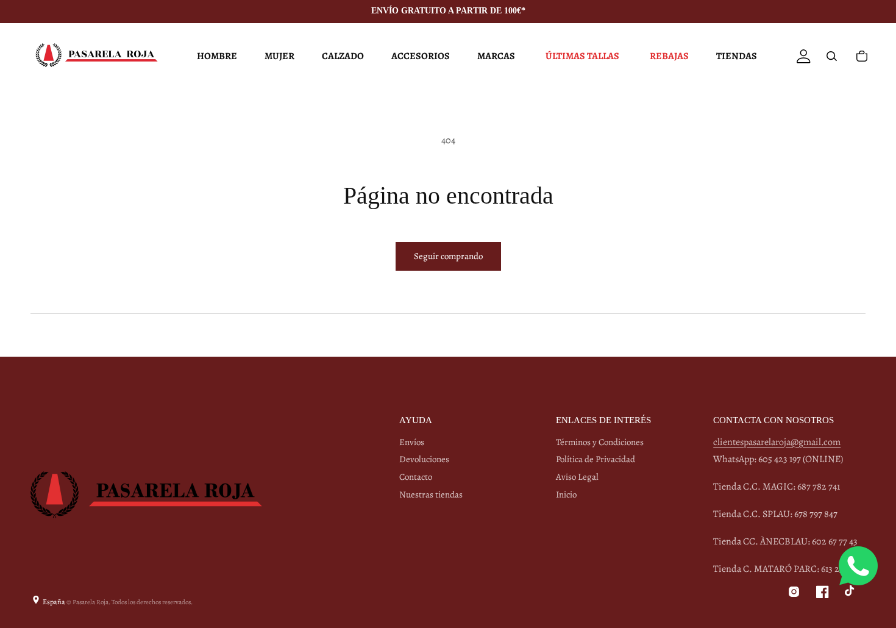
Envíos (411, 442)
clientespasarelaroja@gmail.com (777, 442)
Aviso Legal (577, 477)
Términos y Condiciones (600, 442)
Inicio (566, 494)
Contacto (415, 477)
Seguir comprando (448, 256)
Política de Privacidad (595, 459)
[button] (215, 56)
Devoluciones (424, 459)
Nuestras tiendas (431, 494)
